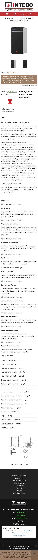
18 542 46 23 (20, 512)
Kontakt (19, 488)
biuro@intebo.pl (21, 518)
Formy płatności (19, 486)
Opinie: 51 (24, 533)
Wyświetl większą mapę (19, 535)
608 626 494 (20, 515)
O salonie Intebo (19, 493)
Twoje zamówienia (19, 481)
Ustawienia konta (19, 483)
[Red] (10, 101)
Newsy (19, 491)
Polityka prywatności (19, 476)
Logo (19, 503)
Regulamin (19, 478)
